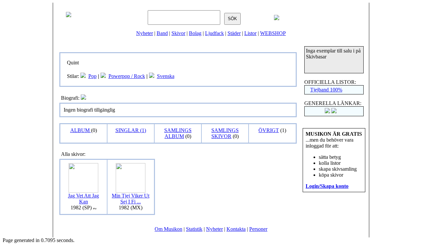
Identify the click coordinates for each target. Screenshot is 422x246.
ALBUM (80, 130)
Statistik (194, 229)
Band (162, 33)
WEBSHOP (273, 33)
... (130, 198)
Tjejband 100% (326, 89)
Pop (92, 76)
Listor (250, 33)
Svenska (165, 76)
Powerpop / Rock (126, 76)
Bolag (195, 33)
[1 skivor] (103, 76)
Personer (258, 229)
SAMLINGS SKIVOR (225, 133)
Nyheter (144, 33)
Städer (234, 33)
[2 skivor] (83, 76)
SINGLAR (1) (130, 130)
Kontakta (236, 229)
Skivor (178, 33)
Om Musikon (168, 229)
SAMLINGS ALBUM (178, 133)
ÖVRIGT (268, 130)
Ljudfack (214, 33)
